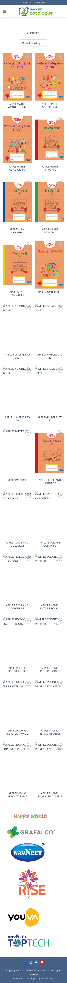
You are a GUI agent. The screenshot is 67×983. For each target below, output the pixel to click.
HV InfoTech (47, 978)
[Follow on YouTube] (41, 962)
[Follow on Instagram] (30, 962)
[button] (5, 11)
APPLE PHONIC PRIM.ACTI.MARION (50, 732)
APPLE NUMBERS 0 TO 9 (49, 293)
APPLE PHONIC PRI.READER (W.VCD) (17, 732)
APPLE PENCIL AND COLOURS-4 (17, 607)
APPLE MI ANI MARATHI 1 (50, 168)
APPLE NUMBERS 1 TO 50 (49, 419)
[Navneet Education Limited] (35, 11)
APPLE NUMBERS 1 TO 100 (17, 356)
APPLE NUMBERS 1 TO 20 (49, 356)
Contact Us (39, 2)
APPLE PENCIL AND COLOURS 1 (50, 481)
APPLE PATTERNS (17, 480)
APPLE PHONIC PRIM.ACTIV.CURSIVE (50, 795)
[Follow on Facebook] (25, 962)
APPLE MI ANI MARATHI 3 (50, 231)
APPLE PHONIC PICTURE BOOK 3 (17, 669)
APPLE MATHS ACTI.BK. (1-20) (50, 105)
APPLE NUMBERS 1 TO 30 (17, 419)
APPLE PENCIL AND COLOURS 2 (17, 544)
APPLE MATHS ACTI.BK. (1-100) (17, 105)
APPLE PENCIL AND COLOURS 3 (50, 544)
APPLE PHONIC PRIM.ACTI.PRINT (17, 795)
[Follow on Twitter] (36, 962)
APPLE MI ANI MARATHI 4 (17, 293)
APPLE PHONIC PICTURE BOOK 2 (50, 607)
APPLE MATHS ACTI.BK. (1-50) (17, 168)
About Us (26, 2)
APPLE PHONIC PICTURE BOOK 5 (50, 669)
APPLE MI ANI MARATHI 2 (17, 231)
